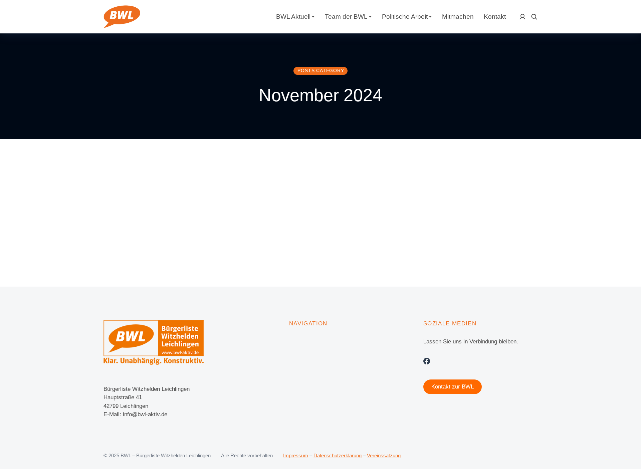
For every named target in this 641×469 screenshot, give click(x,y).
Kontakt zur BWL (452, 386)
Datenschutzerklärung (337, 455)
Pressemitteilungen (205, 231)
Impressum (295, 455)
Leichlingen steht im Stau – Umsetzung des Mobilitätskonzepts (235, 207)
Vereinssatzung (384, 455)
